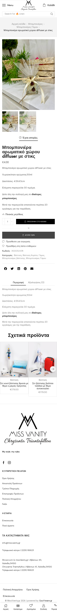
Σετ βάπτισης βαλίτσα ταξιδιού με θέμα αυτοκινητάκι (42, 386)
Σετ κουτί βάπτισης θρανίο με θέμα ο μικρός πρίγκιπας (14, 385)
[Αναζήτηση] (52, 14)
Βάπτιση (18, 255)
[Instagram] (9, 462)
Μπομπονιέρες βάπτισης (13, 258)
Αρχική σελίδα (18, 24)
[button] (7, 5)
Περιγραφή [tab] (18, 282)
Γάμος (41, 255)
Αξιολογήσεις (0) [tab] (36, 282)
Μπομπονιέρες (35, 24)
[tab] (18, 282)
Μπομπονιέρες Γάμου (27, 27)
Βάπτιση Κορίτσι (30, 255)
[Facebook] (3, 462)
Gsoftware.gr (45, 600)
